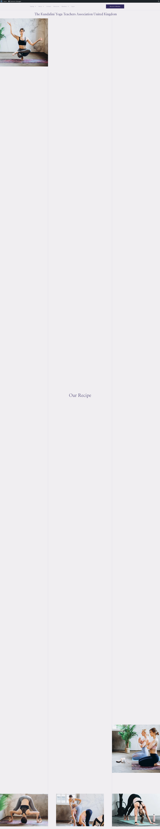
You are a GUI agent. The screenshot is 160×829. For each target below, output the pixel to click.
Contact (48, 6)
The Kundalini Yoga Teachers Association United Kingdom (75, 14)
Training (32, 6)
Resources (56, 6)
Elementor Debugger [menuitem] (15, 1)
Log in (73, 6)
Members (64, 6)
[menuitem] (1, 1)
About (40, 6)
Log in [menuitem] (5, 1)
